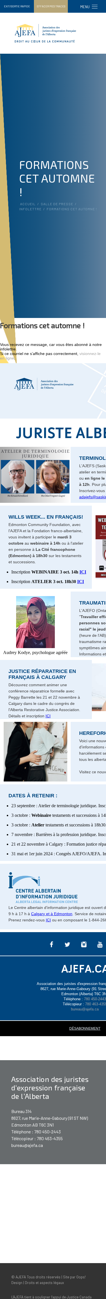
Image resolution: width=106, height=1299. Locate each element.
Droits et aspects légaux (44, 1282)
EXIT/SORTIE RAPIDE (17, 6)
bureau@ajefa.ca (27, 1145)
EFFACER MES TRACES (51, 6)
